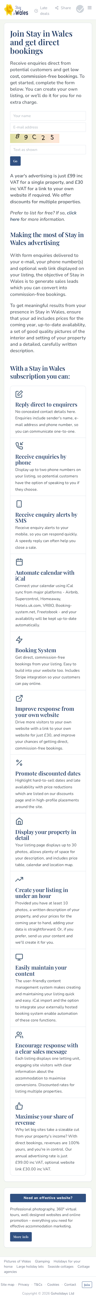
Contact (70, 1284)
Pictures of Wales (17, 1261)
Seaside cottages (61, 1266)
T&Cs (38, 1284)
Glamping (42, 1261)
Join (87, 1285)
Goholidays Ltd (62, 1293)
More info (21, 1237)
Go (15, 161)
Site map (7, 1284)
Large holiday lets (30, 1266)
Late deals (44, 10)
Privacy (23, 1284)
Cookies (53, 1284)
